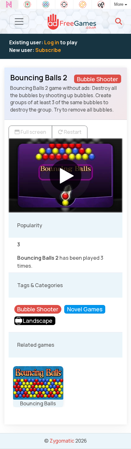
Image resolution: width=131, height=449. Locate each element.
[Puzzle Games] (82, 4)
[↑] (121, 436)
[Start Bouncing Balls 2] (65, 176)
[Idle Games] (101, 4)
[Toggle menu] (19, 21)
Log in (51, 42)
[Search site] (118, 21)
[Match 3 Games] (46, 4)
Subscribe (48, 50)
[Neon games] (9, 4)
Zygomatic (62, 440)
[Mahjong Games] (27, 4)
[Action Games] (64, 4)
